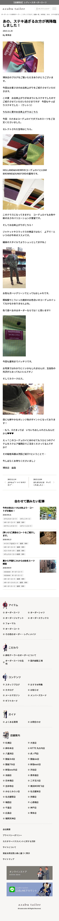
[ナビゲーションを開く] (54, 9)
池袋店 (8, 775)
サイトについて (9, 847)
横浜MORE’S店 (37, 786)
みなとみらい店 (12, 791)
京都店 (33, 796)
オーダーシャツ (37, 612)
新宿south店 (11, 769)
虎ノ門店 (34, 753)
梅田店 (8, 802)
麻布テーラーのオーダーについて (20, 655)
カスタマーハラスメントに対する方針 (19, 841)
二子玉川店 (35, 780)
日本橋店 (9, 780)
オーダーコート (12, 628)
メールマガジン (12, 695)
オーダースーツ (12, 612)
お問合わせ (35, 721)
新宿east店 (35, 764)
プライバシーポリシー (12, 835)
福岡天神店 (10, 818)
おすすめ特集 (36, 684)
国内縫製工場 (36, 660)
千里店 (8, 807)
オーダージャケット (14, 617)
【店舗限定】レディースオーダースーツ (29, 2)
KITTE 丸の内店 (37, 748)
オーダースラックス (39, 617)
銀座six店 (34, 758)
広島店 (8, 812)
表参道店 (34, 775)
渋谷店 (33, 769)
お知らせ (34, 689)
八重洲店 (9, 753)
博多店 (33, 812)
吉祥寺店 (9, 786)
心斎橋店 (34, 802)
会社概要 (6, 829)
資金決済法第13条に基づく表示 (16, 853)
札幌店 (8, 742)
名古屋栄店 (35, 791)
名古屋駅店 (10, 796)
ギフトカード (11, 700)
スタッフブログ (12, 684)
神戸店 (33, 807)
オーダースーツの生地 (14, 662)
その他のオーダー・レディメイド (20, 634)
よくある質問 (11, 721)
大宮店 (33, 742)
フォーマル (10, 623)
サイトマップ (8, 859)
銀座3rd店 (10, 758)
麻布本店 (9, 748)
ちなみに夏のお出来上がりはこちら (20, 111)
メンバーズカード (38, 695)
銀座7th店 (10, 764)
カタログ (9, 689)
